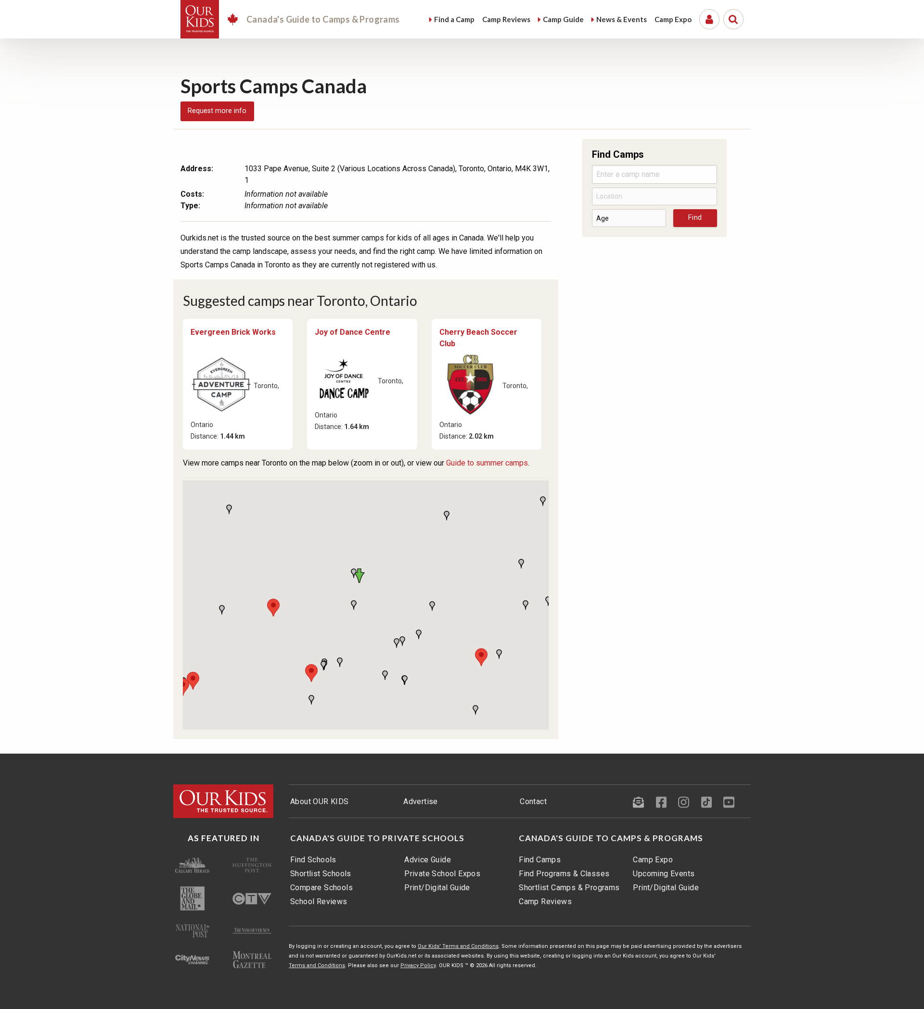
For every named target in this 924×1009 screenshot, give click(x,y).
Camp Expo (653, 859)
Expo (673, 19)
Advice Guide (427, 859)
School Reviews (318, 901)
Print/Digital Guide (437, 887)
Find (454, 19)
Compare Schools (321, 887)
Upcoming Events (663, 873)
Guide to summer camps (487, 462)
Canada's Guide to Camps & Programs (611, 838)
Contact (533, 801)
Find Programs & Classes (564, 873)
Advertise (420, 801)
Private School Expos (442, 873)
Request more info (217, 111)
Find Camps (540, 859)
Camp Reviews (545, 901)
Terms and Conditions (317, 965)
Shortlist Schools (320, 873)
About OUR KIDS (319, 801)
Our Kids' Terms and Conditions (458, 946)
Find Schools (313, 859)
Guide (563, 19)
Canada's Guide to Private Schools (377, 838)
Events (621, 19)
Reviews (506, 19)
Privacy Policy (418, 965)
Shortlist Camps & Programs (569, 887)
